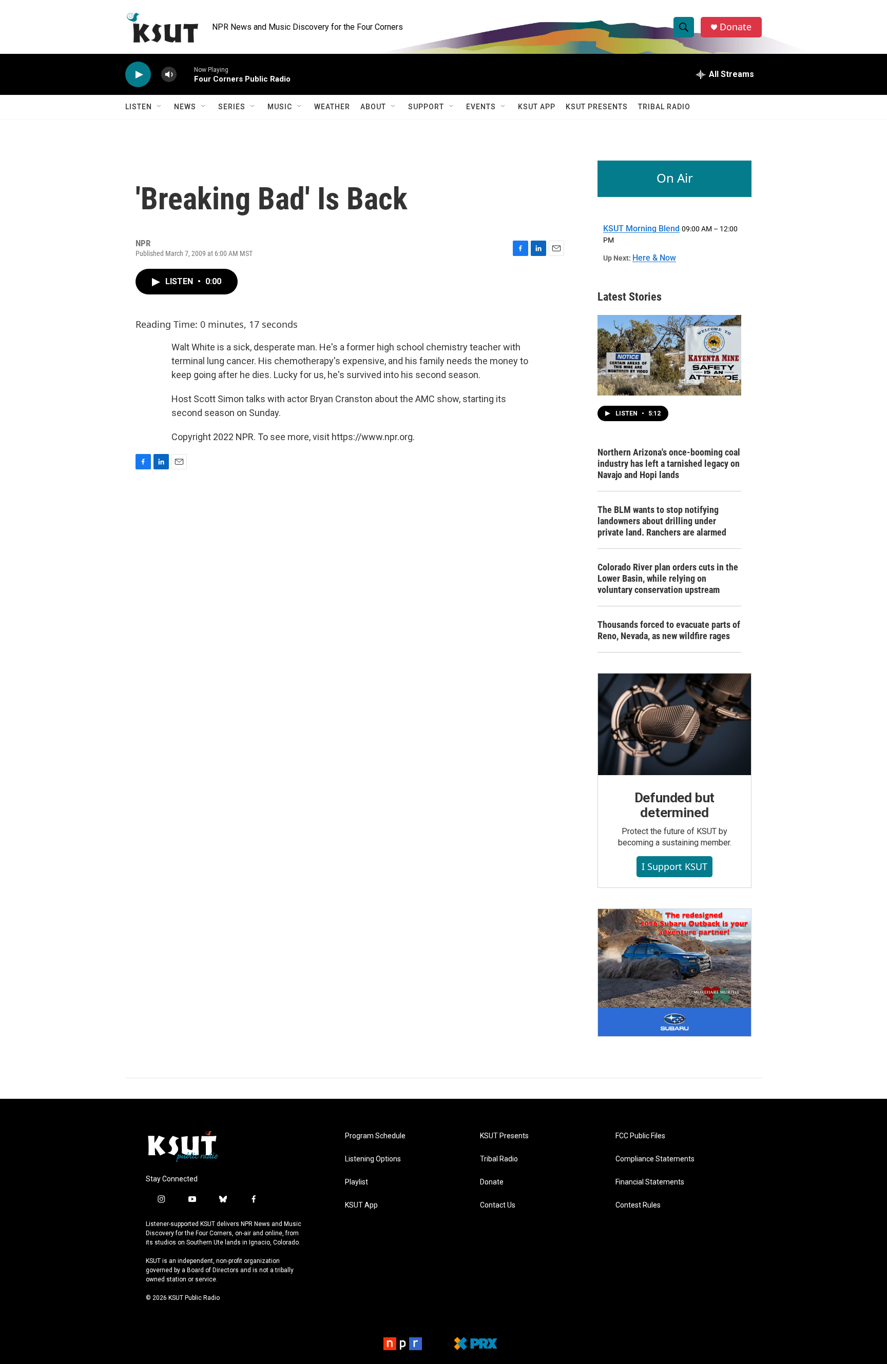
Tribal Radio (664, 107)
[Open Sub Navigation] (160, 107)
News (185, 107)
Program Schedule (375, 1136)
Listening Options (373, 1159)
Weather (332, 107)
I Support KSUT (674, 866)
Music (279, 107)
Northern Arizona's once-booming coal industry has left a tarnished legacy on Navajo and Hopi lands (668, 463)
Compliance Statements (655, 1159)
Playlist (356, 1182)
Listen (138, 107)
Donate (735, 27)
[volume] (169, 74)
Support (426, 107)
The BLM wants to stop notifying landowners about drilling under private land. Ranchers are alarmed (661, 521)
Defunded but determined (674, 805)
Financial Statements (649, 1182)
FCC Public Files (640, 1136)
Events (481, 107)
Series (231, 107)
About (373, 107)
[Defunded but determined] (674, 724)
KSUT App (536, 107)
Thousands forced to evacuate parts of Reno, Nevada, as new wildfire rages (668, 630)
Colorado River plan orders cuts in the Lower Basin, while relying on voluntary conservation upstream (667, 578)
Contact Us (497, 1205)
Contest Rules (638, 1205)
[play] (138, 75)
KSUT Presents (597, 107)
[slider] (185, 74)
